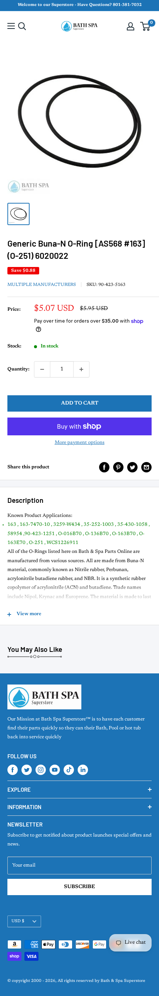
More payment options (80, 442)
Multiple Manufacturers (41, 285)
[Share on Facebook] (104, 467)
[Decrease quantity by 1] (42, 369)
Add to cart (79, 403)
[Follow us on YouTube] (55, 770)
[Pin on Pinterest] (118, 467)
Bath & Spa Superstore (123, 981)
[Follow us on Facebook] (12, 770)
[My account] (130, 26)
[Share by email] (146, 467)
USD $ (17, 921)
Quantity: (18, 369)
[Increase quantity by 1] (81, 369)
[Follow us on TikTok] (69, 770)
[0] (145, 26)
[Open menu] (11, 26)
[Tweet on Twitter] (132, 467)
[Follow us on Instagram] (40, 770)
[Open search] (22, 26)
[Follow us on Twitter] (26, 770)
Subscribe (79, 887)
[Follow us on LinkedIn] (83, 770)
